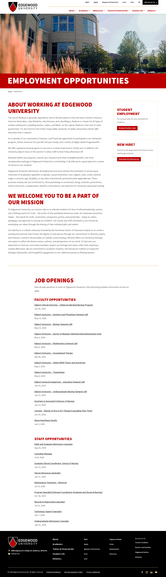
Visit (85, 554)
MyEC (86, 539)
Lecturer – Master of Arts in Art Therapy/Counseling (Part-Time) (63, 410)
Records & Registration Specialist (49, 501)
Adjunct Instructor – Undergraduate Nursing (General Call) (60, 391)
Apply (86, 544)
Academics (83, 10)
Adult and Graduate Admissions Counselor (53, 444)
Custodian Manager (43, 453)
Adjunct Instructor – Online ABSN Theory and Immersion (59, 362)
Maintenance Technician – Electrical (50, 482)
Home (10, 92)
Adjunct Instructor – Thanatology (49, 372)
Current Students (141, 542)
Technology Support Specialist (48, 511)
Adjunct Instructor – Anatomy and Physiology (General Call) (61, 314)
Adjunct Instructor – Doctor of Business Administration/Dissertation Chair (67, 333)
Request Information (92, 549)
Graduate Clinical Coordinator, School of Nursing (56, 463)
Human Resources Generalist (47, 473)
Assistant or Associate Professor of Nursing (54, 401)
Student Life (137, 10)
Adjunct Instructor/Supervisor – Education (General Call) (59, 382)
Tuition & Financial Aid (117, 10)
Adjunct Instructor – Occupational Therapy (53, 353)
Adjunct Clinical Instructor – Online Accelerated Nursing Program (63, 305)
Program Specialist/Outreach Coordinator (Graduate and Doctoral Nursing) (68, 492)
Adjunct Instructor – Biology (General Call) (53, 324)
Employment (114, 549)
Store (111, 544)
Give (85, 559)
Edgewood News (115, 539)
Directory (113, 554)
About (71, 10)
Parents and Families (143, 547)
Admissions (98, 10)
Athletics (152, 10)
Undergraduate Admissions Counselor (51, 521)
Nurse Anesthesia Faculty (45, 420)
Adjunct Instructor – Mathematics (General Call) (56, 343)
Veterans (138, 557)
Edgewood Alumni (142, 552)
